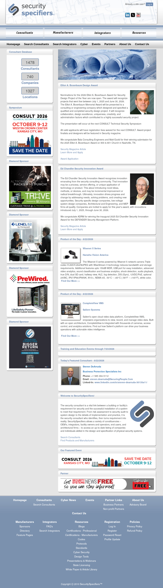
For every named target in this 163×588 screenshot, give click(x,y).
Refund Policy (134, 530)
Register (112, 530)
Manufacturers (25, 522)
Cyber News (68, 500)
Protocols (81, 543)
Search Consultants (36, 44)
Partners (109, 44)
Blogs (81, 526)
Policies (135, 522)
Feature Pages (25, 535)
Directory (25, 530)
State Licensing (81, 565)
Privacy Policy (134, 526)
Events (96, 44)
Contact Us (142, 44)
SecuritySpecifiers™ (91, 584)
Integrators (50, 522)
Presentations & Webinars (81, 560)
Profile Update (112, 539)
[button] (65, 64)
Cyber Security (81, 552)
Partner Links (113, 500)
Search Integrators (64, 44)
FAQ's (49, 526)
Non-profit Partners (113, 508)
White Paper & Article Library (81, 569)
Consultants (44, 500)
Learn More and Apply (71, 152)
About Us (125, 44)
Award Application (69, 158)
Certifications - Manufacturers (81, 535)
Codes (81, 539)
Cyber (84, 44)
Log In (149, 4)
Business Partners (113, 504)
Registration (112, 522)
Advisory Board (138, 504)
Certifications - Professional (82, 530)
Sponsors (24, 526)
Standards (81, 547)
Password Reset (112, 535)
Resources (81, 522)
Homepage (13, 44)
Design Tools (81, 556)
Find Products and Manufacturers (77, 440)
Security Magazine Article (73, 149)
